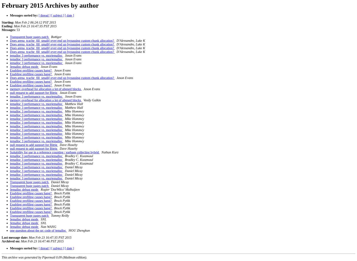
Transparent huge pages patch (29, 37)
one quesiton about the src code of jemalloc (38, 230)
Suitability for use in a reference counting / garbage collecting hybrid (55, 152)
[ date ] (69, 15)
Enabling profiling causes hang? (31, 70)
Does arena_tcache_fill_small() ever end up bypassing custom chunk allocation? (62, 40)
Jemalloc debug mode (24, 66)
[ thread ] (44, 15)
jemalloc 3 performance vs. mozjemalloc (36, 55)
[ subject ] (57, 15)
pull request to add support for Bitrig (34, 93)
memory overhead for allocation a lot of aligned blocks (46, 89)
